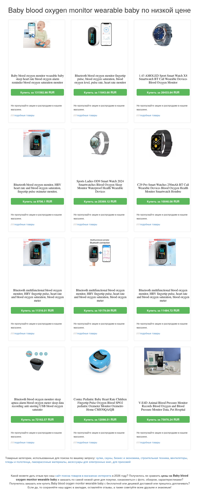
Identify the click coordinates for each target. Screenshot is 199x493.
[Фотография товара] (36, 34)
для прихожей (122, 462)
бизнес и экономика (126, 458)
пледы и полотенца (17, 462)
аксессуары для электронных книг (89, 462)
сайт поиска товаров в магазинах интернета (83, 475)
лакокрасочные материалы (49, 462)
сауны (108, 458)
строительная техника (155, 458)
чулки (99, 458)
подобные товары (24, 115)
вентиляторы (178, 458)
